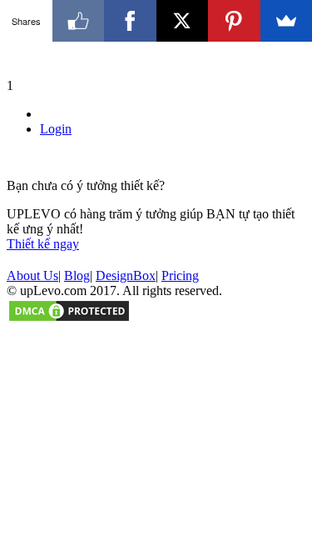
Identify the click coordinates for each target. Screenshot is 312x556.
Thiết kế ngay (43, 244)
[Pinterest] (234, 21)
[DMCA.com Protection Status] (69, 319)
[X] (182, 21)
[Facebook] (130, 21)
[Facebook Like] (78, 21)
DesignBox (126, 275)
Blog (77, 275)
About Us (32, 275)
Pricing (180, 275)
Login (56, 129)
